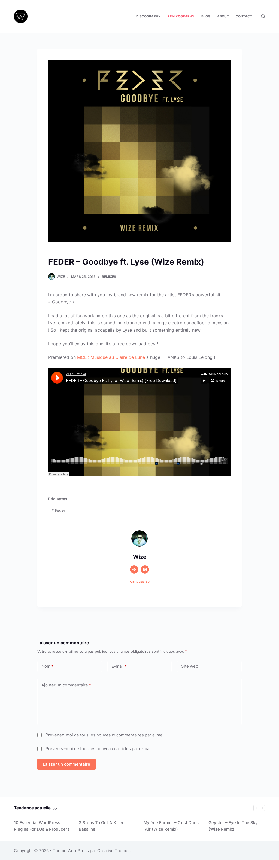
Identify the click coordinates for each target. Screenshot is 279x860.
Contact (244, 16)
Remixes (109, 277)
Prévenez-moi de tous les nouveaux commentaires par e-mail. (106, 735)
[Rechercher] (263, 16)
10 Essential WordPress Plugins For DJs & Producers (41, 826)
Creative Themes (114, 850)
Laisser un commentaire (66, 764)
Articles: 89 (140, 582)
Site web (189, 666)
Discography (148, 16)
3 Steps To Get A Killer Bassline (101, 826)
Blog (205, 16)
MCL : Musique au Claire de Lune (111, 357)
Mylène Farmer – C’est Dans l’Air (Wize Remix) (171, 826)
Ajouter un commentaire (66, 685)
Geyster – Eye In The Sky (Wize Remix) (233, 826)
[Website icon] (134, 569)
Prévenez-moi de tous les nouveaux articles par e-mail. (99, 748)
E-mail (119, 666)
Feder (58, 510)
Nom (47, 666)
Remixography (181, 16)
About (223, 16)
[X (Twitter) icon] (145, 569)
